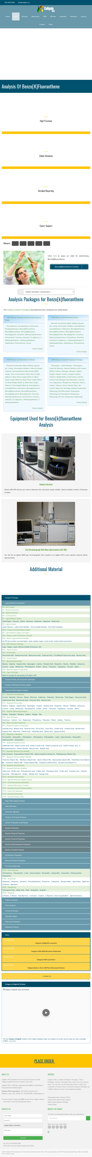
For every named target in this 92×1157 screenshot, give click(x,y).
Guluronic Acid (47, 655)
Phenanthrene (20, 343)
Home (8, 16)
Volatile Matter (61, 377)
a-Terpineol (49, 896)
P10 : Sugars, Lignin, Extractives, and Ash (17, 635)
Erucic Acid (40, 728)
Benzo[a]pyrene (10, 334)
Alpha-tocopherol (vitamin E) (45, 754)
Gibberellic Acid (7, 745)
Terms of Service (6, 1153)
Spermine (85, 881)
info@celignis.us (24, 2)
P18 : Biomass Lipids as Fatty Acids (15, 669)
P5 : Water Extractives (10, 613)
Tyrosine (70, 667)
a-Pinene (5, 896)
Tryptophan (61, 667)
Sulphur (79, 371)
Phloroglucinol (16, 774)
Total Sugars (6, 621)
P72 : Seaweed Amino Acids (12, 703)
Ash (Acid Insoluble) (55, 627)
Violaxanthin (19, 740)
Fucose (5, 697)
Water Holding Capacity (75, 323)
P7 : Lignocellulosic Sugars (12, 618)
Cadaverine (55, 881)
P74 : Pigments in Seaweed (12, 734)
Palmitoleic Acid (37, 731)
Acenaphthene (12, 326)
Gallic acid (6, 771)
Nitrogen (72, 371)
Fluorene (19, 337)
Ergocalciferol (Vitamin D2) (23, 754)
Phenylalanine (30, 667)
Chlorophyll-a (38, 737)
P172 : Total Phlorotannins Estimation (15, 782)
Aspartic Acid (21, 664)
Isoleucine (81, 664)
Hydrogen (64, 371)
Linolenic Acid (69, 728)
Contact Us (46, 976)
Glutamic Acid (48, 664)
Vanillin (24, 774)
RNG (45, 16)
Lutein (57, 737)
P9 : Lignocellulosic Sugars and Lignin (15, 633)
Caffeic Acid (20, 890)
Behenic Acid (18, 728)
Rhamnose (55, 621)
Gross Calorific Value (70, 385)
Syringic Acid (43, 774)
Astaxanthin (17, 737)
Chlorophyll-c (27, 737)
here (55, 256)
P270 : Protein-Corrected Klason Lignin (16, 630)
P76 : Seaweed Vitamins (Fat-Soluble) (16, 751)
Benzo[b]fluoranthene (27, 329)
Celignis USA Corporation (13, 1151)
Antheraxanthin (7, 740)
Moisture (60, 368)
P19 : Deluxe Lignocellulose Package (15, 638)
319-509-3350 (10, 2)
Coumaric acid (74, 771)
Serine (45, 667)
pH (50, 326)
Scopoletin (34, 890)
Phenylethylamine (34, 881)
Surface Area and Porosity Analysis (59, 1100)
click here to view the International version (17, 1102)
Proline (38, 667)
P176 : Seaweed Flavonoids (12, 794)
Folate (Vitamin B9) (31, 763)
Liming (54, 326)
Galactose (46, 621)
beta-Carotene (66, 737)
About (16, 16)
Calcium (81, 380)
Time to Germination (18, 374)
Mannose (29, 621)
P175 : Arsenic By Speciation (12, 791)
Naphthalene (9, 343)
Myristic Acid (80, 728)
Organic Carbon (61, 374)
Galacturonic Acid (21, 655)
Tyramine (5, 884)
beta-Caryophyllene (61, 896)
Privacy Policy (77, 1151)
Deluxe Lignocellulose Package (58, 1102)
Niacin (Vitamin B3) (44, 760)
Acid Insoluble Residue (39, 627)
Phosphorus (66, 382)
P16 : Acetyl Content (9, 658)
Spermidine (77, 881)
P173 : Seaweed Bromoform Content (15, 785)
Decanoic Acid (29, 728)
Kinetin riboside (22, 748)
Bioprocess (35, 16)
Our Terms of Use (25, 1151)
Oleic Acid (16, 731)
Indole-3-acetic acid (22, 745)
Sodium (52, 385)
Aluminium (6, 720)
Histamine (14, 881)
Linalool (41, 896)
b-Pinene (13, 896)
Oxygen (52, 374)
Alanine (5, 664)
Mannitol (12, 697)
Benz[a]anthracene (12, 329)
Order (52, 24)
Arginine (12, 664)
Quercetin (5, 774)
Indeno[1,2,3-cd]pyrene (31, 337)
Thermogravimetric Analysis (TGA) (59, 1097)
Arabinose (38, 621)
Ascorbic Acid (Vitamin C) (67, 763)
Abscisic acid (33, 748)
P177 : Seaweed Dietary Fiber (13, 797)
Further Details (37, 349)
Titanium (59, 385)
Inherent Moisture (70, 368)
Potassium (75, 382)
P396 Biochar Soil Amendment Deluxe (64, 317)
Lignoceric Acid (59, 731)
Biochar (53, 16)
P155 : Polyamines (9, 879)
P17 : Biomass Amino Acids (12, 661)
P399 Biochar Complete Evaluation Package (67, 360)
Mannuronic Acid (35, 655)
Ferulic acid (63, 771)
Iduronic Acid (80, 655)
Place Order (44, 1061)
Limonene (33, 896)
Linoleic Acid (58, 728)
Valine (76, 667)
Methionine (19, 667)
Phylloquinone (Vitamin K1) (66, 754)
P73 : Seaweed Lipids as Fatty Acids (15, 726)
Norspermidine (66, 881)
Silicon (82, 382)
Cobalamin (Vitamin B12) (48, 763)
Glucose (16, 621)
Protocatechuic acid (28, 771)
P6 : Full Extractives (9, 616)
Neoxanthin (77, 737)
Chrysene (20, 334)
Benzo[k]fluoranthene (12, 332)
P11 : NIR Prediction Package (12, 644)
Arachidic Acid (7, 728)
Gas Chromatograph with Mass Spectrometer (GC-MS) (46, 549)
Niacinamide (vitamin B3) (61, 760)
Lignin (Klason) (7, 627)
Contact (42, 24)
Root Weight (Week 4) (20, 385)
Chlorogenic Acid (52, 771)
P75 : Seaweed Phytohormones (13, 743)
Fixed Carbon (72, 377)
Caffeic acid (40, 771)
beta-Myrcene (23, 896)
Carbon (58, 371)
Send (22, 1138)
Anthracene (34, 326)
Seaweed (63, 16)
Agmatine (14, 884)
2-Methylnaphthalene (27, 340)
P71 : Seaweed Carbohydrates (13, 694)
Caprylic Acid (7, 731)
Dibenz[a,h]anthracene (33, 334)
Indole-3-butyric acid (70, 745)
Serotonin (23, 881)
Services (25, 16)
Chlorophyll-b (49, 737)
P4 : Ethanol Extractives (10, 610)
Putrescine (46, 881)
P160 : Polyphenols (9, 887)
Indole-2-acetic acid (37, 745)
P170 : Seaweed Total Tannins (13, 777)
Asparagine (31, 664)
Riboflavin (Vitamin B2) (28, 760)
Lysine (12, 667)
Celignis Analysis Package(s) (18, 310)
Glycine (65, 664)
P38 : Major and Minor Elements (13, 723)
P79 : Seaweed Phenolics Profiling (14, 768)
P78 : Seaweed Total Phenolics (13, 765)
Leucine (5, 667)
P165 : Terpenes (8, 893)
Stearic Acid (48, 731)
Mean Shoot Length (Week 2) (23, 377)
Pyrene (28, 343)
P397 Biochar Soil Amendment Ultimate (21, 360)
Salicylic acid (44, 748)
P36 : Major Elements (10, 717)
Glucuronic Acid (7, 655)
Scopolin (43, 890)
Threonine (52, 667)
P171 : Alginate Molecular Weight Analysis (17, 780)
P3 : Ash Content (8, 607)
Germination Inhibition (66, 326)
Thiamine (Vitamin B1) (10, 760)
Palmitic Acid (25, 731)
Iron (50, 382)
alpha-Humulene (76, 896)
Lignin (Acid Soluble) (22, 627)
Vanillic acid (15, 771)
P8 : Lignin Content (9, 624)
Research (73, 16)
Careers (84, 16)
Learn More (12, 1041)
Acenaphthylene (23, 326)
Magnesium (57, 382)
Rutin (27, 890)
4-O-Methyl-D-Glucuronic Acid (64, 655)
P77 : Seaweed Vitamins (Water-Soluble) (16, 757)
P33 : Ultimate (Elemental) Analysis (14, 711)
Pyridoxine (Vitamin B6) (14, 763)
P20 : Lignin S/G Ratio (10, 672)
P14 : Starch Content (9, 650)
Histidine (73, 664)
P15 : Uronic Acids (8, 652)
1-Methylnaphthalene (74, 340)
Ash (40, 714)
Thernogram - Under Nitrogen (61, 365)
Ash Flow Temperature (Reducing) (70, 397)
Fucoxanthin (6, 737)
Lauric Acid (49, 728)
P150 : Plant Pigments (10, 870)
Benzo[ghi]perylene (28, 332)
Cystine (39, 664)
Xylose (22, 621)
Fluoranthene (10, 337)
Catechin (84, 771)
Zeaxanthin (65, 873)
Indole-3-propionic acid (54, 745)
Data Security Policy (38, 1151)
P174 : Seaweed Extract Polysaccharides (17, 788)
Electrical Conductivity (58, 323)
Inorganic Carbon (74, 374)
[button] (46, 1012)
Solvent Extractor (46, 484)
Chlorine (52, 377)
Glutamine (58, 664)
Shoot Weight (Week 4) (16, 382)
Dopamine (6, 881)
